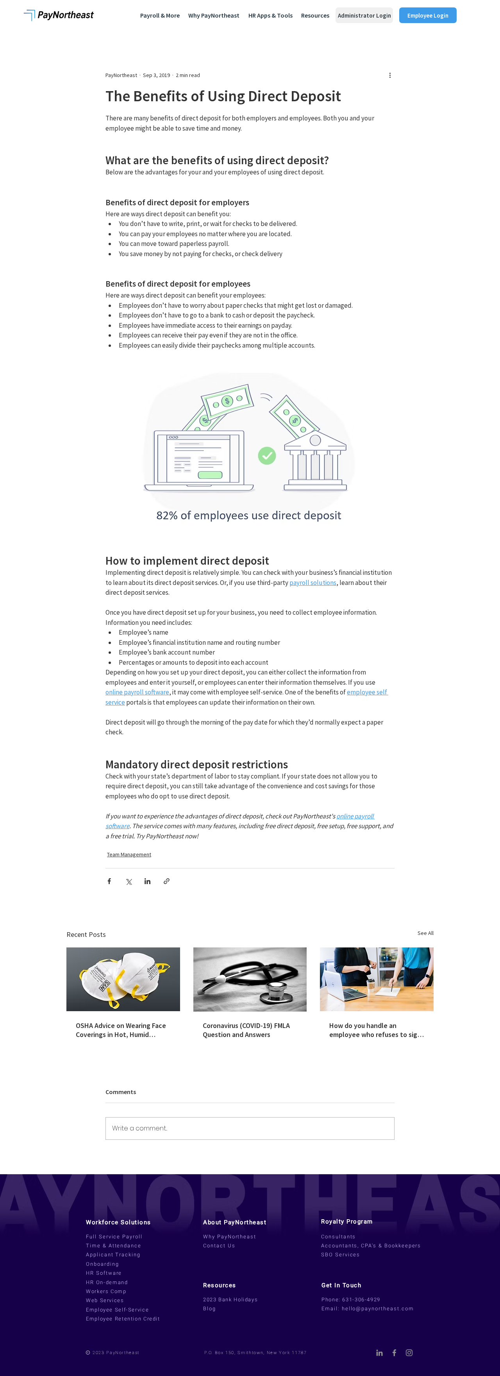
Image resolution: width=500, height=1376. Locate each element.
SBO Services (340, 1255)
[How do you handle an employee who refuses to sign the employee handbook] (377, 979)
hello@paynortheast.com (378, 1308)
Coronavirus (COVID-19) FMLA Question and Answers (246, 1030)
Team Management (129, 854)
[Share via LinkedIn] (147, 881)
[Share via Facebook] (109, 881)
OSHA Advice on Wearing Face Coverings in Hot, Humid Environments (121, 1030)
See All (426, 932)
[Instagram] (409, 1352)
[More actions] (390, 75)
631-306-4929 (361, 1299)
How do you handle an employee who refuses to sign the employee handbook (375, 1030)
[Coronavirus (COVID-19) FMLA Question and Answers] (250, 979)
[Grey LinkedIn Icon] (379, 1352)
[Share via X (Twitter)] (128, 881)
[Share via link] (166, 881)
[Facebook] (394, 1352)
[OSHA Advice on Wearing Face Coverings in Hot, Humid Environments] (123, 979)
